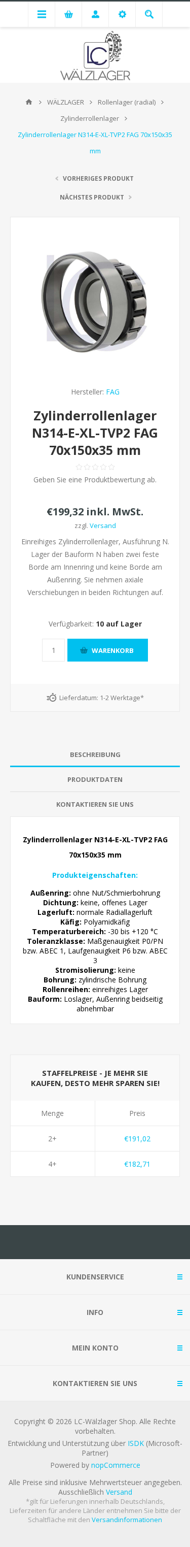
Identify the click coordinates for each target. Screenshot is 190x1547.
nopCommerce (115, 1465)
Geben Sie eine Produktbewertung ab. (95, 479)
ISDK (136, 1443)
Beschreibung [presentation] (95, 754)
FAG (113, 392)
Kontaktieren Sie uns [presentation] (95, 804)
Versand (103, 525)
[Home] (29, 102)
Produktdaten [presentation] (95, 779)
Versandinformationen (127, 1519)
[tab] (95, 754)
